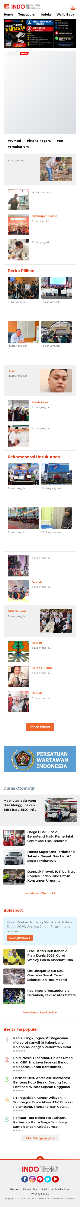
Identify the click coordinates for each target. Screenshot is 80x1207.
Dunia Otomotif (19, 788)
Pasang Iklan (31, 1189)
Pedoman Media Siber (56, 1189)
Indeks (46, 14)
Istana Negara (40, 141)
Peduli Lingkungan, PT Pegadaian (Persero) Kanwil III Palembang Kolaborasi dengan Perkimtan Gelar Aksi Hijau (42, 1042)
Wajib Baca (65, 14)
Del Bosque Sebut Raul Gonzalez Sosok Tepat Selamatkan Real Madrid (47, 975)
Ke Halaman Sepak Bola (39, 1012)
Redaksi (15, 1189)
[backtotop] (40, 1160)
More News (40, 727)
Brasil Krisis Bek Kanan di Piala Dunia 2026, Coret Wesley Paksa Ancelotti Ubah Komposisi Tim (51, 955)
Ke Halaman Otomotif (39, 893)
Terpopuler (27, 14)
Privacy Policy (40, 1194)
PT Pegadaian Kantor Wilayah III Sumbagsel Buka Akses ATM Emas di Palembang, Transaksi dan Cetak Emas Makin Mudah (43, 1102)
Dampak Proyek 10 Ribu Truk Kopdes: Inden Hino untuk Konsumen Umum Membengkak (51, 876)
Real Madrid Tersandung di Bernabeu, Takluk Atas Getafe (51, 993)
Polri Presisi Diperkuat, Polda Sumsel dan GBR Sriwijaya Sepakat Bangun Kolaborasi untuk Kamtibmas (43, 1062)
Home (8, 14)
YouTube (58, 1184)
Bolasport (13, 910)
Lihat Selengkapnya (39, 1138)
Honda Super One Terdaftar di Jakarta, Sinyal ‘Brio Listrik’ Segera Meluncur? (51, 856)
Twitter (49, 1184)
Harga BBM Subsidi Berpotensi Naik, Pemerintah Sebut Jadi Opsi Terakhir (50, 836)
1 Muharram (19, 147)
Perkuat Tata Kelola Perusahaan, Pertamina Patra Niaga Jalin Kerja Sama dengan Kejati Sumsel (40, 1122)
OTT (61, 141)
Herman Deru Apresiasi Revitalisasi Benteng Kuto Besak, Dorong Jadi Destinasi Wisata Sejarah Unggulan (41, 1082)
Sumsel (15, 141)
